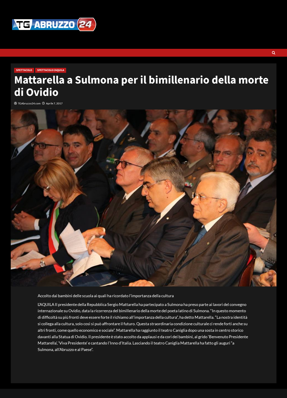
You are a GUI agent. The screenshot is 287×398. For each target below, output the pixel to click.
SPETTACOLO (24, 70)
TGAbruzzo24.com (29, 103)
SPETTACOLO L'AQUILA (50, 70)
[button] (273, 53)
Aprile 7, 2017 (54, 103)
